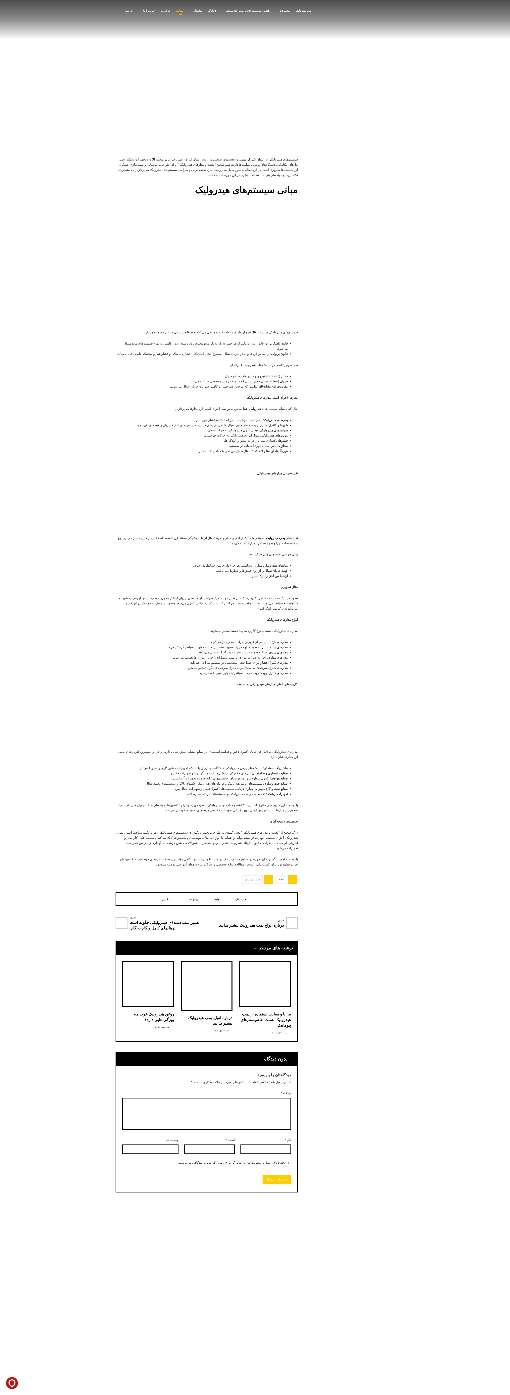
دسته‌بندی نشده (252, 879)
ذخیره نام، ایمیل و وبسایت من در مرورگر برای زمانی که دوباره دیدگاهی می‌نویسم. (232, 1162)
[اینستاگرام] (248, 1326)
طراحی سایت (173, 1325)
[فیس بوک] (232, 1326)
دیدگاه (286, 1093)
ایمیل (230, 1139)
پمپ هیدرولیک (275, 538)
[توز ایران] (374, 18)
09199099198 (367, 1364)
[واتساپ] (240, 1326)
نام (288, 1139)
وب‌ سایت (172, 1139)
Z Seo (281, 879)
